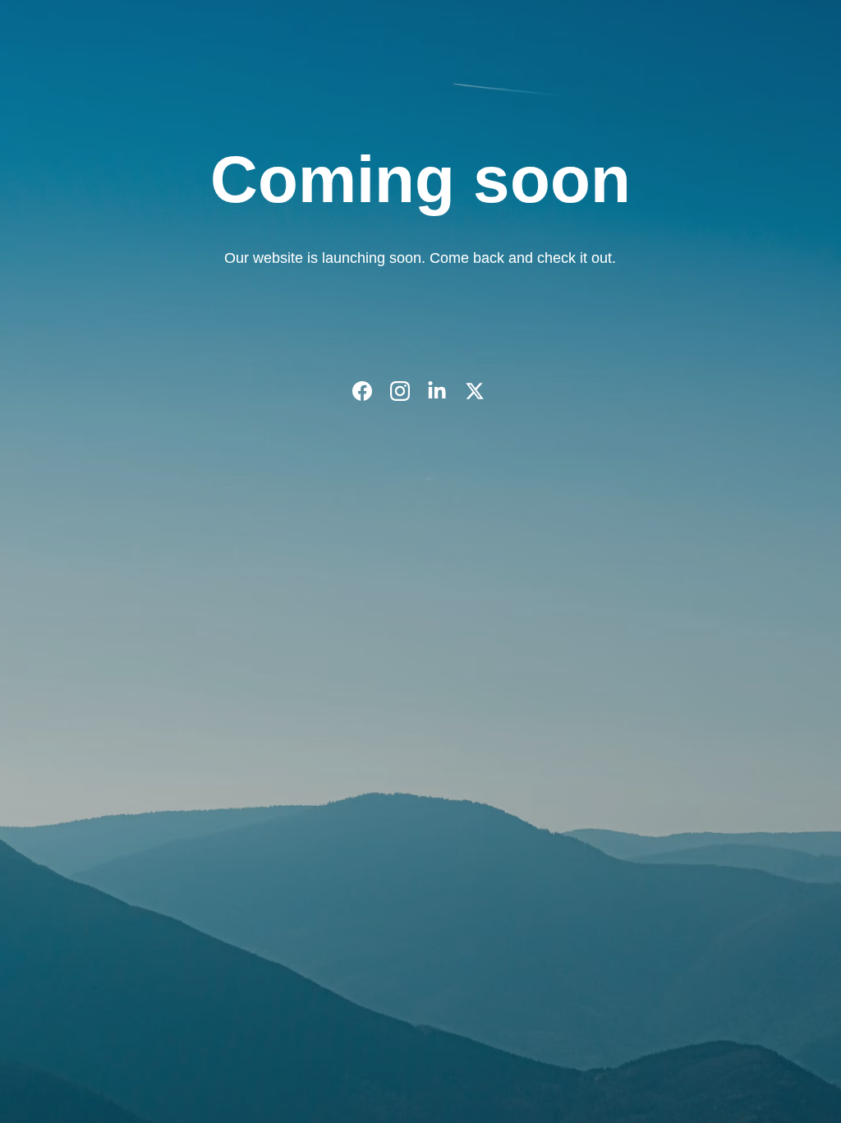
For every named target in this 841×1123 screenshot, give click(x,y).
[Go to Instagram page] (408, 391)
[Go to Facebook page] (370, 391)
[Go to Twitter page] (475, 391)
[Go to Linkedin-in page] (445, 391)
